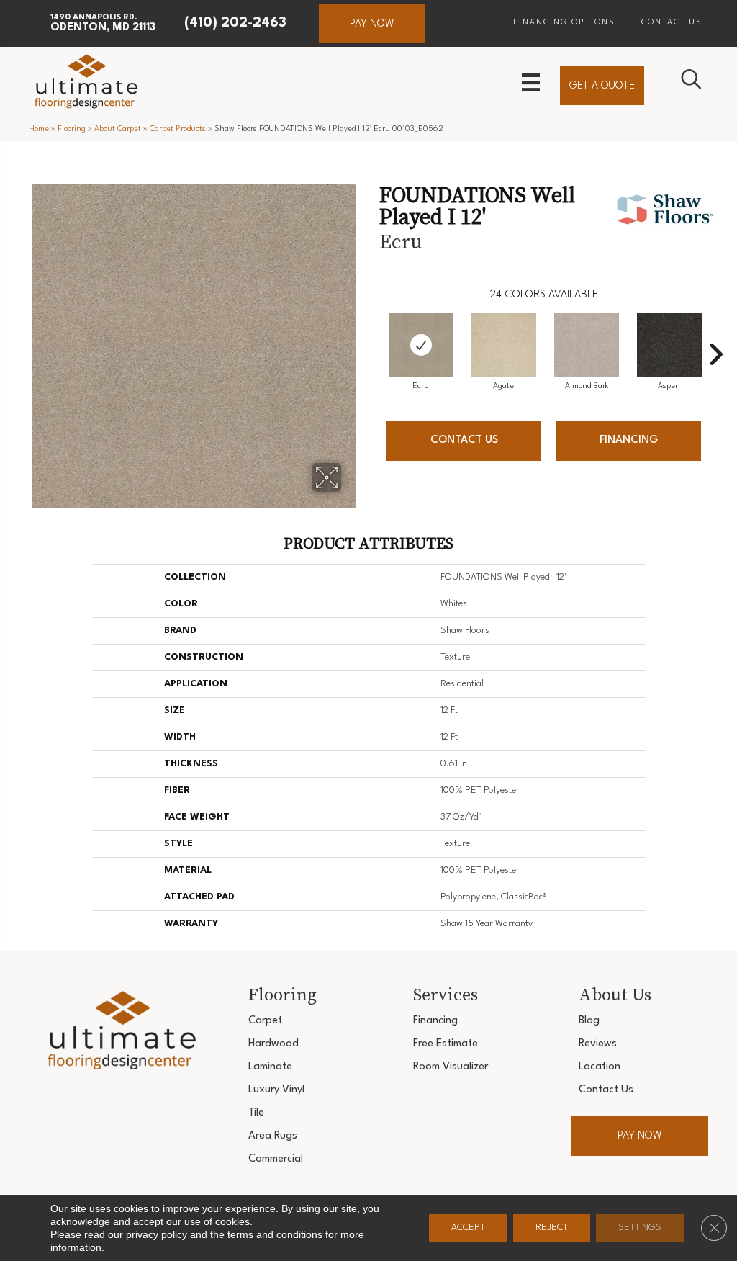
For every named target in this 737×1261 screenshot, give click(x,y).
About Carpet (117, 129)
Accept (468, 1227)
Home (39, 129)
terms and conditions (274, 1234)
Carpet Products (178, 129)
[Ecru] (421, 345)
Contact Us (464, 440)
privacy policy (156, 1234)
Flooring (72, 129)
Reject (551, 1227)
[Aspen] (669, 345)
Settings (639, 1227)
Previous (372, 333)
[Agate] (504, 345)
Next (715, 333)
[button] (372, 23)
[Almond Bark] (587, 345)
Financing (629, 440)
